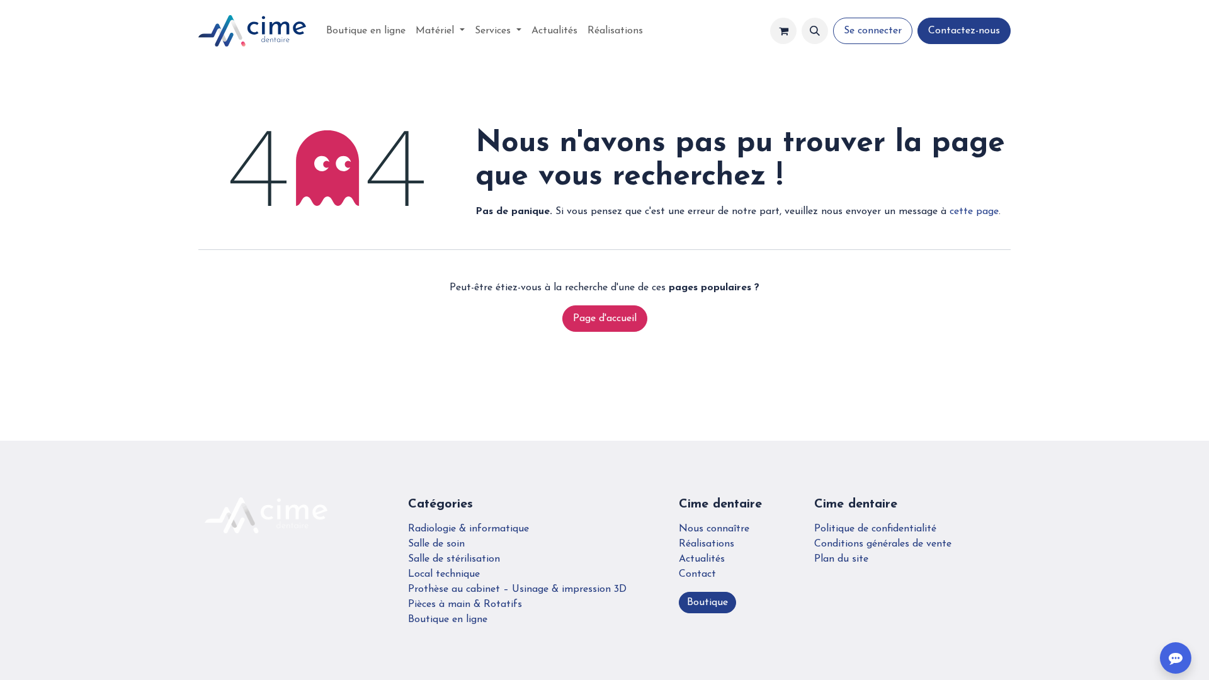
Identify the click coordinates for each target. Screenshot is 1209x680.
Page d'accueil (605, 319)
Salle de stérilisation (454, 559)
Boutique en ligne (447, 620)
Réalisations (706, 544)
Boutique (707, 603)
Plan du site (841, 559)
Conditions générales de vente (882, 544)
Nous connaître (714, 529)
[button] (815, 31)
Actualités (702, 559)
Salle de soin (436, 544)
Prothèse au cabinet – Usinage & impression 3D (517, 589)
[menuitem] (366, 30)
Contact (697, 574)
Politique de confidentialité (875, 529)
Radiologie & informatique (468, 529)
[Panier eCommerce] (783, 31)
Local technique (444, 574)
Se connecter (873, 31)
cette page (974, 212)
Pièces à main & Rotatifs (465, 604)
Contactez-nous (964, 31)
